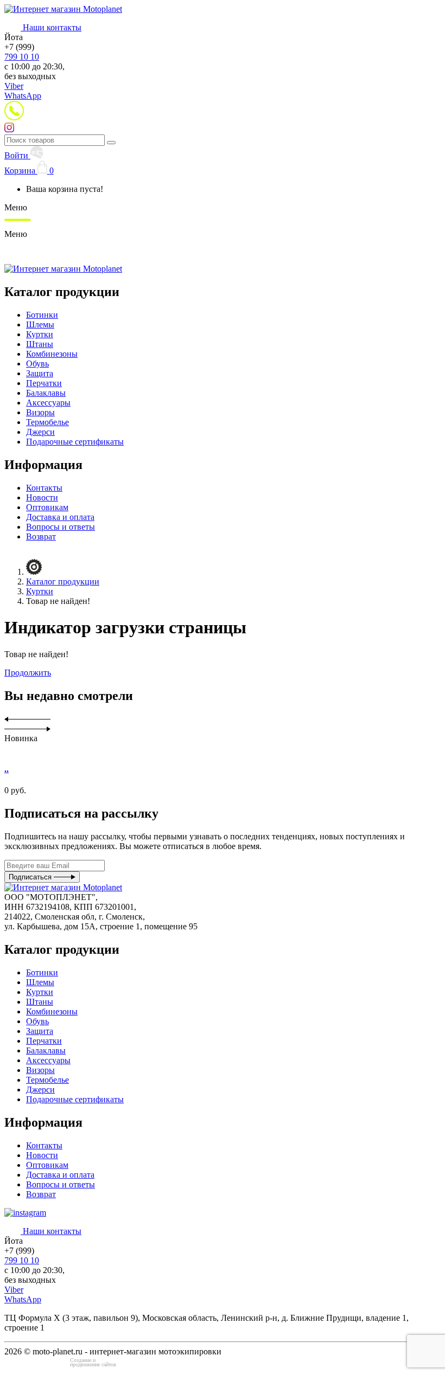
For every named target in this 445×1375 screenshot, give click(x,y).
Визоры (40, 412)
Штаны (39, 344)
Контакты (44, 487)
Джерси (40, 431)
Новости (42, 497)
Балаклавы (46, 392)
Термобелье (47, 422)
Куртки (39, 334)
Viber (13, 86)
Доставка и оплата (60, 517)
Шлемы (40, 324)
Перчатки (44, 383)
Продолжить (27, 672)
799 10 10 (21, 56)
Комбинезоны (52, 353)
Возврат (41, 536)
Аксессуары (48, 402)
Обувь (37, 363)
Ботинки (42, 314)
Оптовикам (47, 507)
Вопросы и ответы (60, 526)
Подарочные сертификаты (75, 441)
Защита (39, 373)
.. (6, 769)
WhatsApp (22, 95)
